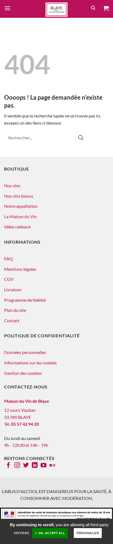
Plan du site (15, 310)
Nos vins (12, 185)
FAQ (8, 258)
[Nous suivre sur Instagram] (17, 465)
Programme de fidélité (25, 300)
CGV (8, 279)
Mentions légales (20, 269)
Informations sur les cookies (30, 362)
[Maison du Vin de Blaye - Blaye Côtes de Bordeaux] (56, 9)
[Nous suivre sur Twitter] (26, 465)
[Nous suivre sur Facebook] (8, 465)
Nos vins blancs (18, 195)
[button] (7, 9)
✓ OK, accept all (50, 533)
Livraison (12, 289)
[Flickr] (52, 465)
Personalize (88, 533)
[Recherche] (93, 8)
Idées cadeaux (17, 226)
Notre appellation (21, 206)
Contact (11, 320)
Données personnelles (25, 352)
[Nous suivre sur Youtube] (43, 465)
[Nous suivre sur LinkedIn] (35, 465)
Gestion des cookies (23, 373)
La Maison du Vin (20, 216)
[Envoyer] (80, 137)
